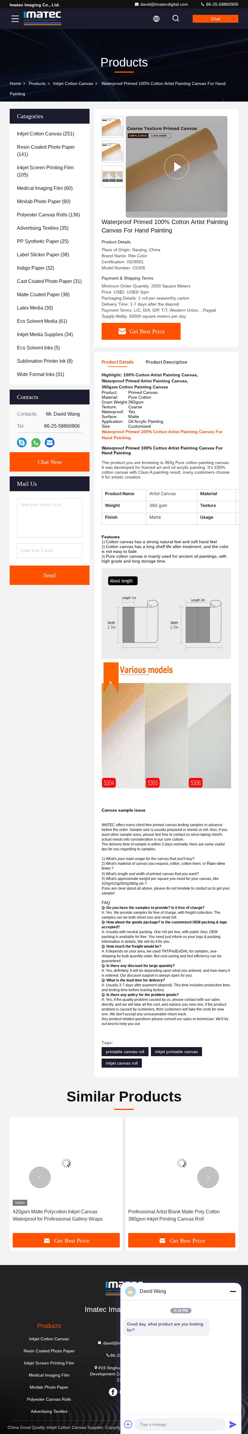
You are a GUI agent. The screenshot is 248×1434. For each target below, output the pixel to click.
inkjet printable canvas (176, 1051)
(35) (42, 228)
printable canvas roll (125, 1051)
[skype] (22, 442)
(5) (38, 347)
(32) (35, 268)
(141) (46, 150)
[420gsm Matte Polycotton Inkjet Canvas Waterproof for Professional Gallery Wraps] (66, 1163)
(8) (45, 361)
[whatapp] (36, 442)
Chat (215, 18)
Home (15, 83)
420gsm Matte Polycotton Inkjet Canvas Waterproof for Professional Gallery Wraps (58, 1215)
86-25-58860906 (221, 4)
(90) (43, 201)
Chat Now (50, 462)
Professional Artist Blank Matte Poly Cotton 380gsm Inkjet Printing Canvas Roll (174, 1215)
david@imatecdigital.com (164, 4)
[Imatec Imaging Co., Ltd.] (42, 18)
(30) (35, 307)
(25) (43, 241)
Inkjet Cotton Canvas (73, 83)
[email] (50, 442)
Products (37, 83)
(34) (45, 334)
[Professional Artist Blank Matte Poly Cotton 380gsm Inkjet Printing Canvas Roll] (181, 1163)
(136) (48, 214)
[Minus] (233, 1291)
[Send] (233, 1424)
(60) (45, 188)
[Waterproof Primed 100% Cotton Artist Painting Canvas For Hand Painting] (176, 167)
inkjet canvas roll (122, 1063)
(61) (42, 321)
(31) (49, 281)
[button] (40, 1177)
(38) (43, 254)
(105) (45, 171)
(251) (45, 133)
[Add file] (128, 1424)
